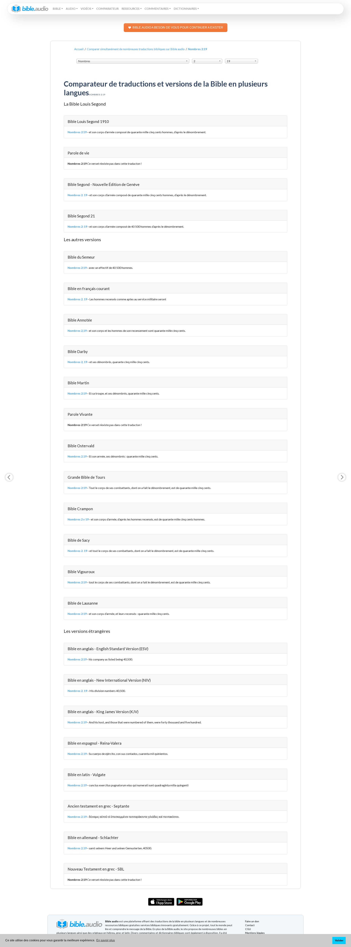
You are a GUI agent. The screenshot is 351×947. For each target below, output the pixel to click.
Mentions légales (255, 932)
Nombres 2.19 (77, 456)
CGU (248, 929)
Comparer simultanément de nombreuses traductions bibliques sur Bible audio (136, 49)
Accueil (79, 49)
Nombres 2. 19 (77, 195)
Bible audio (112, 921)
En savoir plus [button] (105, 940)
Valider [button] (339, 940)
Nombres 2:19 (77, 132)
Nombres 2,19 (77, 330)
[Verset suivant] (342, 477)
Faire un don (252, 921)
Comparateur (107, 8)
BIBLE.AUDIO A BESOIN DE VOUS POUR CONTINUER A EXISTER (178, 27)
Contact (250, 925)
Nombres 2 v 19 (78, 519)
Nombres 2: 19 (77, 226)
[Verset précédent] (9, 477)
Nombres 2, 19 (77, 362)
